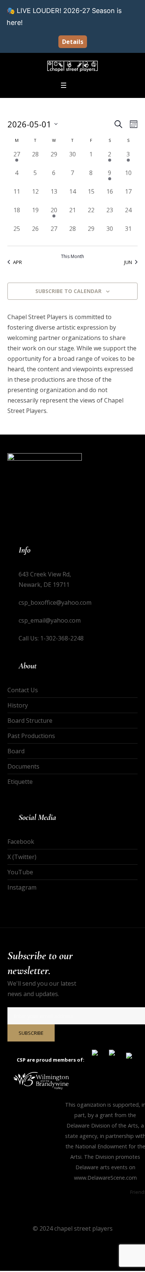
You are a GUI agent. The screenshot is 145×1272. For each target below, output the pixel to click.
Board (16, 751)
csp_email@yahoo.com (50, 620)
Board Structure (29, 720)
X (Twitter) (21, 857)
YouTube (20, 872)
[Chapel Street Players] (72, 66)
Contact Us (22, 690)
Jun (128, 262)
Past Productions (31, 736)
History (17, 705)
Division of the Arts (114, 1125)
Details (72, 42)
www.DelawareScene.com (105, 1177)
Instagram (21, 887)
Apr (17, 262)
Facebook (20, 841)
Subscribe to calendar (68, 291)
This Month (72, 257)
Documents (23, 766)
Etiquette (20, 781)
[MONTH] (132, 124)
